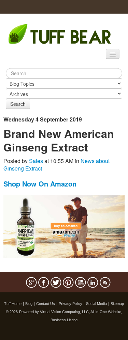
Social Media (96, 304)
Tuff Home (13, 304)
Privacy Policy (70, 304)
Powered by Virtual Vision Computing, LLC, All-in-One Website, (70, 312)
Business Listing (64, 320)
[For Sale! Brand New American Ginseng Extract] (64, 226)
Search (18, 103)
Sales (36, 161)
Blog (28, 304)
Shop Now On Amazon (39, 184)
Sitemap (117, 304)
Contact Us (45, 304)
